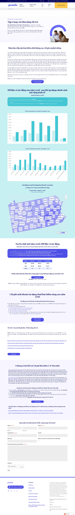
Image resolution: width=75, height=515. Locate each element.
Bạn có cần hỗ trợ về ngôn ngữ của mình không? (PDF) (36, 505)
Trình (9, 470)
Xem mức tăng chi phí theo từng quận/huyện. (20, 309)
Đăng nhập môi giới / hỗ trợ (55, 506)
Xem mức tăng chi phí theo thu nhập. (18, 310)
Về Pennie (30, 485)
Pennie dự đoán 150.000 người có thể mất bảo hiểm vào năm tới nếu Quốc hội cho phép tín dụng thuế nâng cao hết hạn (36, 343)
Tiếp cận (51, 504)
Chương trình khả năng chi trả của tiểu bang (37, 81)
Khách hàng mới (21, 5)
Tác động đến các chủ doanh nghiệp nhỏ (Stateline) (20, 348)
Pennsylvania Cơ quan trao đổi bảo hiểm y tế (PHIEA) (58, 499)
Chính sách (52, 502)
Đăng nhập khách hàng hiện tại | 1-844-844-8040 (58, 0)
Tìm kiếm (42, 0)
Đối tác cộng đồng (32, 496)
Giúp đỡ (49, 5)
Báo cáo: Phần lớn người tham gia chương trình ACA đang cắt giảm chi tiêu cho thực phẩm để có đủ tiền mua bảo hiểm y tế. (37, 340)
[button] (68, 514)
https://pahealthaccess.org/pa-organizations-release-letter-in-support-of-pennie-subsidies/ (31, 410)
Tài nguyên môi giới (33, 493)
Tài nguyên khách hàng (33, 502)
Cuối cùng (25, 430)
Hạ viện (31, 313)
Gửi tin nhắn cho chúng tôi (16, 487)
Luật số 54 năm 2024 (13, 377)
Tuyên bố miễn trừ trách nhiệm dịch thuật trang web (58, 509)
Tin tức (30, 490)
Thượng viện (16, 313)
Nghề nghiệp (31, 488)
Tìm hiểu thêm (37, 277)
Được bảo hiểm (61, 5)
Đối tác (42, 5)
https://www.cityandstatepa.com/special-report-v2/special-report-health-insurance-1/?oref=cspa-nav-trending (35, 413)
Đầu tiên (9, 430)
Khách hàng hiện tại (33, 5)
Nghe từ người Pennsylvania (37, 319)
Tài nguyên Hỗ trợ (32, 499)
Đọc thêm (14, 354)
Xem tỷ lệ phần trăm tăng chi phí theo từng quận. (21, 308)
